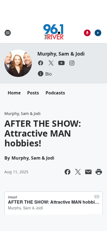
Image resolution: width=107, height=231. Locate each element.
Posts (33, 93)
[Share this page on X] (78, 172)
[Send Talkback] (87, 33)
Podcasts (55, 93)
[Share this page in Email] (88, 172)
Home (14, 93)
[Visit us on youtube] (61, 63)
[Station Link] (53, 33)
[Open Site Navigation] (7, 33)
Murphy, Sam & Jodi (60, 53)
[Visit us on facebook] (40, 63)
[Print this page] (99, 172)
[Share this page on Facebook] (67, 172)
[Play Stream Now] (98, 33)
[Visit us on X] (51, 63)
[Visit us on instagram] (72, 63)
